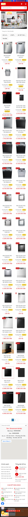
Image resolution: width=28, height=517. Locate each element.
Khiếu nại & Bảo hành (6, 467)
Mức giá (5, 35)
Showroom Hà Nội (6, 425)
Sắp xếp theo (21, 35)
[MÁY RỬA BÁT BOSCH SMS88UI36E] (21, 47)
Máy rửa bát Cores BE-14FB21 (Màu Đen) (7, 306)
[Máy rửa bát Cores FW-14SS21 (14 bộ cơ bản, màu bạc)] (8, 322)
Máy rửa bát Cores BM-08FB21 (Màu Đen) (21, 256)
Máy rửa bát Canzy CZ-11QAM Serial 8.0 (20, 356)
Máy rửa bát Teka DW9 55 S (20, 231)
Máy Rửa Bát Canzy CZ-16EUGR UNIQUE (21, 406)
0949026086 (17, 430)
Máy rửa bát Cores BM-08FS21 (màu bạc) (7, 281)
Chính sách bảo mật (6, 476)
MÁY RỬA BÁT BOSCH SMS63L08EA (7, 56)
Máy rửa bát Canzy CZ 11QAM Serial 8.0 (7, 406)
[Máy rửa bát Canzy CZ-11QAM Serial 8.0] (21, 347)
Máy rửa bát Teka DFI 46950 (20, 131)
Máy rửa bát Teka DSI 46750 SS (20, 156)
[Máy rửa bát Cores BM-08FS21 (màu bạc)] (8, 272)
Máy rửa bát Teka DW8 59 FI (7, 231)
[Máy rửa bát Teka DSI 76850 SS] (7, 172)
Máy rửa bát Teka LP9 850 (20, 181)
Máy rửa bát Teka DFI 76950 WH (7, 156)
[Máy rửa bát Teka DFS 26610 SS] (8, 122)
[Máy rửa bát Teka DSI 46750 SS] (21, 147)
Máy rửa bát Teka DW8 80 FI (7, 256)
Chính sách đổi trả (5, 471)
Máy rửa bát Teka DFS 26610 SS (7, 131)
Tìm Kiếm (5, 38)
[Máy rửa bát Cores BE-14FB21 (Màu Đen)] (8, 297)
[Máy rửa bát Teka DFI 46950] (21, 122)
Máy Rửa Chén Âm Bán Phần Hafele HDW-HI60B (21, 81)
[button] (13, 27)
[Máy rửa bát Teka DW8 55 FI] (8, 197)
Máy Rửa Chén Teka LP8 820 (7, 81)
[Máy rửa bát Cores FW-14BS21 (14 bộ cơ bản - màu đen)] (21, 322)
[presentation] (4, 21)
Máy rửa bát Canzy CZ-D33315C (21, 381)
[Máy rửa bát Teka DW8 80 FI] (8, 247)
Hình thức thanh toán (6, 469)
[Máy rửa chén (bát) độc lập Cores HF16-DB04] (8, 347)
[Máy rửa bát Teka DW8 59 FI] (8, 222)
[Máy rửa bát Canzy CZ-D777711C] (8, 372)
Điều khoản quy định (6, 473)
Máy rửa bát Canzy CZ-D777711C (7, 381)
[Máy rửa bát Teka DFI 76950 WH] (7, 147)
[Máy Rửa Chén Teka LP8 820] (8, 72)
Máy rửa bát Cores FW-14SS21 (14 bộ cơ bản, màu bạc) (7, 331)
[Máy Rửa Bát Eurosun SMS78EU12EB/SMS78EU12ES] (7, 97)
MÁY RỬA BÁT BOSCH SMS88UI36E (20, 56)
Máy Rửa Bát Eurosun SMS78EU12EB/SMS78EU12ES (7, 106)
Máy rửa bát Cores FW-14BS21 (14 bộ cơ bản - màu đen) (21, 331)
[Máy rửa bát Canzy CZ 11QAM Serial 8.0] (8, 397)
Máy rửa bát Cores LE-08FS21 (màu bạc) (21, 281)
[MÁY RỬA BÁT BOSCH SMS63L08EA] (8, 47)
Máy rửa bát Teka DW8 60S (20, 206)
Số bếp (12, 35)
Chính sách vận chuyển (6, 478)
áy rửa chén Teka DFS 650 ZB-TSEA (20, 106)
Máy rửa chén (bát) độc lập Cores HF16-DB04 (7, 356)
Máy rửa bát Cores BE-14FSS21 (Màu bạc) (21, 306)
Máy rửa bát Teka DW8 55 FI (7, 206)
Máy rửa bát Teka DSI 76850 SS (7, 181)
